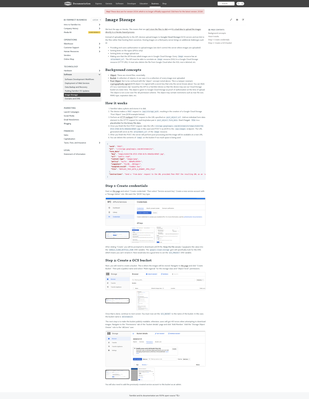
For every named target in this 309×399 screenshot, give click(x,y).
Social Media (69, 116)
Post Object (115, 81)
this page (116, 191)
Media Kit (82, 32)
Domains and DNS (72, 98)
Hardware (68, 70)
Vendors (67, 55)
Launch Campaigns (71, 112)
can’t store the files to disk (157, 29)
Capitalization (69, 139)
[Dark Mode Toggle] (240, 3)
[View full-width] (231, 20)
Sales (66, 135)
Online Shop (69, 59)
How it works (213, 36)
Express (98, 3)
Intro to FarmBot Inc (72, 24)
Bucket (113, 78)
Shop (164, 3)
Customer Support (71, 47)
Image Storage (71, 95)
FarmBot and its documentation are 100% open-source (152, 395)
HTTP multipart (126, 117)
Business (155, 3)
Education (144, 3)
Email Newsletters (71, 120)
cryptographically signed (120, 84)
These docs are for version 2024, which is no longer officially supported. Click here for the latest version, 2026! (154, 11)
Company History (71, 28)
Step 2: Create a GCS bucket (220, 43)
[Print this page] (237, 20)
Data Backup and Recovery (76, 87)
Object (113, 75)
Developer (131, 3)
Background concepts (217, 33)
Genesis (108, 3)
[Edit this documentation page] (243, 20)
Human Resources (71, 51)
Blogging (67, 123)
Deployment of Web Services (77, 83)
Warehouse (68, 44)
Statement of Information (74, 154)
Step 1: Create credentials (218, 40)
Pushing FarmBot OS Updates (77, 91)
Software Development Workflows (79, 79)
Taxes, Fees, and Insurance (75, 143)
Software (119, 3)
